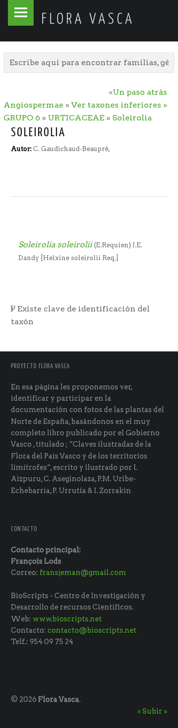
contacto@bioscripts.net (91, 630)
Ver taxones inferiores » (119, 105)
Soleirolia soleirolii (55, 244)
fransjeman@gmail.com (83, 572)
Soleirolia (132, 117)
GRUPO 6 (21, 117)
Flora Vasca (58, 699)
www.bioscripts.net (67, 618)
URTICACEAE (76, 117)
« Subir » (152, 711)
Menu (21, 13)
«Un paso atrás (138, 92)
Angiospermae (33, 105)
